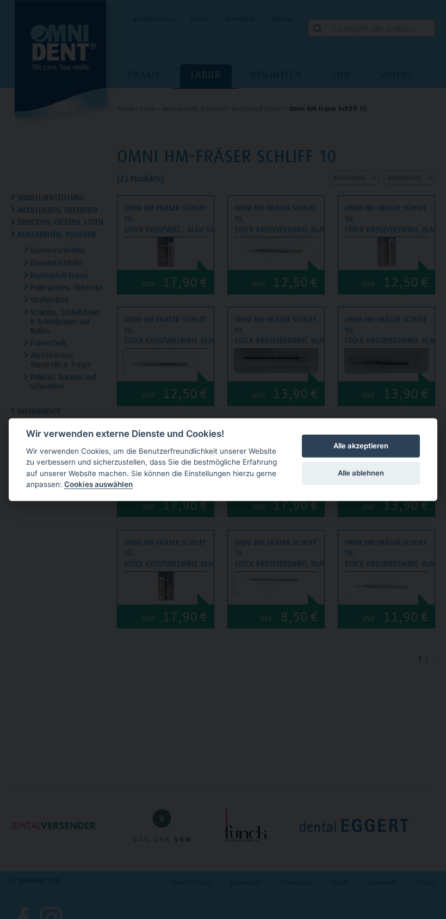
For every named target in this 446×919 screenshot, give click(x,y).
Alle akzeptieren (360, 445)
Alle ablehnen (361, 472)
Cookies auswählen (98, 484)
